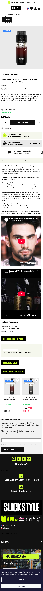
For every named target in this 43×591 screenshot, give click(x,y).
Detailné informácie (7, 106)
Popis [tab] (4, 161)
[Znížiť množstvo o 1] (2, 122)
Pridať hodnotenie (10, 350)
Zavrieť (15, 128)
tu (37, 574)
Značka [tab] (25, 161)
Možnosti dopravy (9, 110)
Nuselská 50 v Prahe (21, 153)
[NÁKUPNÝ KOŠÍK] (39, 8)
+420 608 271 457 (18, 2)
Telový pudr (13, 326)
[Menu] (3, 8)
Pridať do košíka (23, 123)
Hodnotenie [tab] (11, 161)
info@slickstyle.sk (21, 491)
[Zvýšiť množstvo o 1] (8, 122)
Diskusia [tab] (18, 161)
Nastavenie (21, 580)
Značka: (11, 75)
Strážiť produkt (8, 128)
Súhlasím (21, 586)
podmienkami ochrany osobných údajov (28, 445)
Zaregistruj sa (35, 143)
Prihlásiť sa (18, 450)
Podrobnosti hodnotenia (25, 89)
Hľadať (7, 19)
